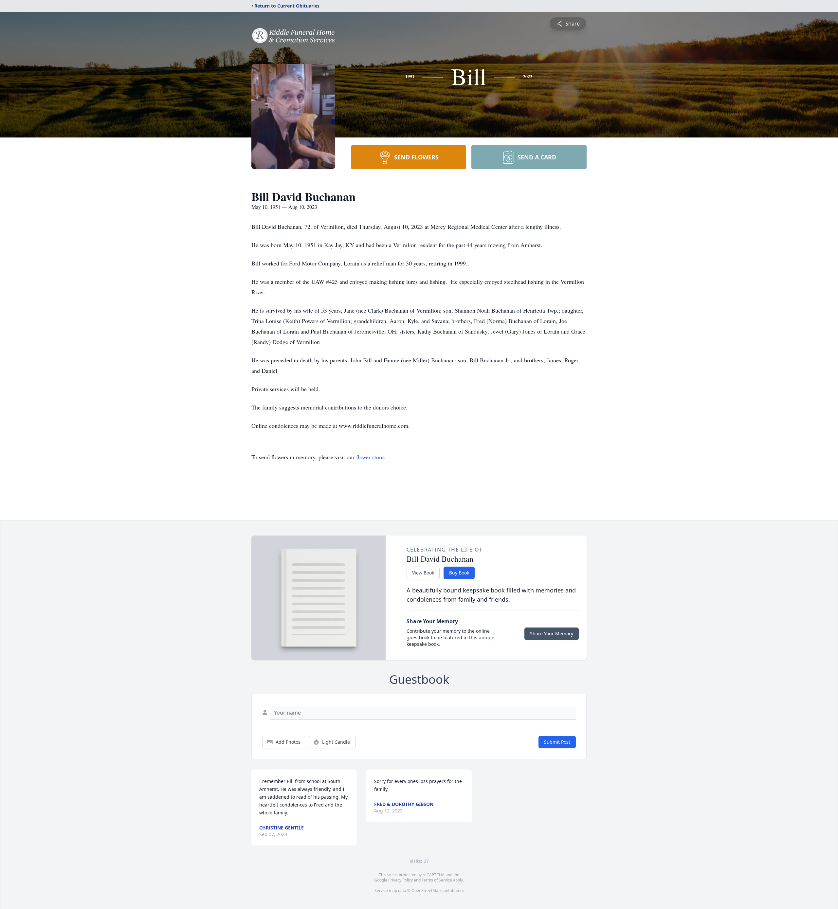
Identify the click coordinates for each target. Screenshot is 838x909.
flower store (370, 457)
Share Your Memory (551, 633)
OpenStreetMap (426, 890)
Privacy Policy (400, 880)
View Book (423, 573)
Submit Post (557, 742)
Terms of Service (437, 880)
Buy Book (459, 573)
